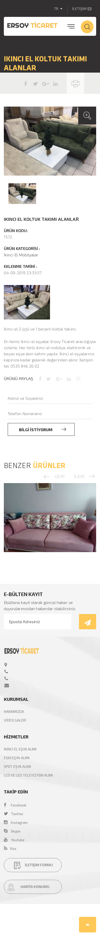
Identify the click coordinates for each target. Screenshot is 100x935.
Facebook (18, 805)
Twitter (17, 814)
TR (56, 8)
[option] (50, 141)
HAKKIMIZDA (14, 711)
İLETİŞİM (79, 8)
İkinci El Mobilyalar (21, 254)
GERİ (60, 476)
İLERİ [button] (79, 476)
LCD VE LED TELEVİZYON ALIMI (28, 775)
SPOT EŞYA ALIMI (17, 766)
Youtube (18, 840)
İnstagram (18, 822)
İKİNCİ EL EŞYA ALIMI (20, 749)
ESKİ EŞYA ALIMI (16, 758)
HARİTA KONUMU (34, 886)
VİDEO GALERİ (15, 720)
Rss (11, 848)
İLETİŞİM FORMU (38, 865)
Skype (14, 831)
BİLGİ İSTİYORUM (36, 429)
